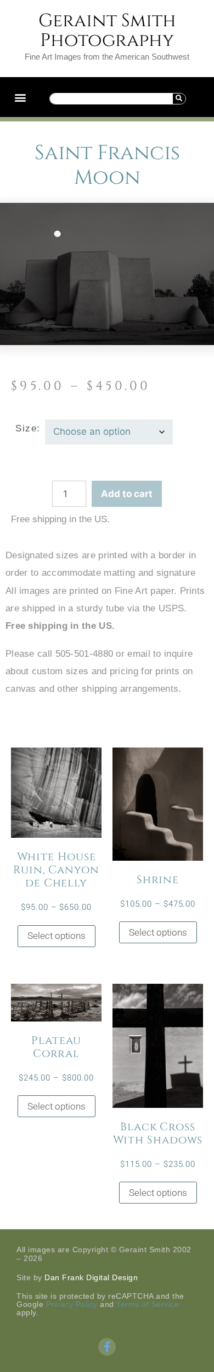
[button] (20, 97)
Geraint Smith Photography (107, 30)
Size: (28, 428)
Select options (56, 935)
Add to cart (127, 493)
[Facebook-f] (107, 1347)
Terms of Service (147, 1304)
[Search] (179, 99)
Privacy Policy (72, 1304)
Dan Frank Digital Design (91, 1277)
